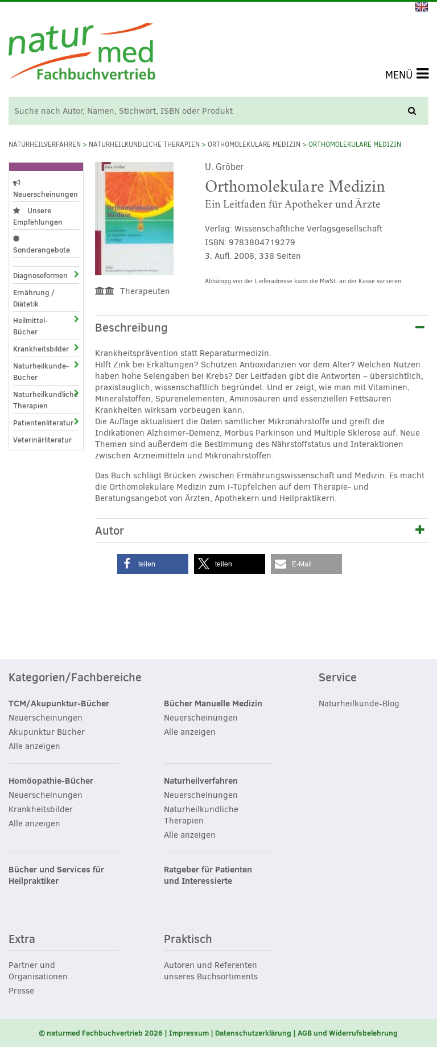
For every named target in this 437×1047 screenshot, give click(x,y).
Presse (21, 990)
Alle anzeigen (34, 746)
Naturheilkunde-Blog (359, 703)
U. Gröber (224, 167)
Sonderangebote (41, 250)
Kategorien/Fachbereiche (75, 678)
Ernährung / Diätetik (34, 298)
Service (338, 678)
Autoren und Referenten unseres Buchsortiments (211, 970)
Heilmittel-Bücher (30, 326)
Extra (22, 939)
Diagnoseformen (36, 275)
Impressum (189, 1033)
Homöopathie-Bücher (51, 781)
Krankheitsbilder (36, 349)
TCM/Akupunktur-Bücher (59, 703)
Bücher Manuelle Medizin (213, 703)
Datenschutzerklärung (253, 1033)
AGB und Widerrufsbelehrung (348, 1033)
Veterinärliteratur (42, 439)
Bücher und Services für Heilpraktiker (56, 875)
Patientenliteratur (36, 422)
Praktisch (188, 939)
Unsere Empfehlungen (38, 216)
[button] (152, 564)
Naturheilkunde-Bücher (36, 371)
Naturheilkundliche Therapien (144, 144)
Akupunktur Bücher (47, 732)
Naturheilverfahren (45, 144)
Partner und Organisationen (38, 970)
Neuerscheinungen (45, 194)
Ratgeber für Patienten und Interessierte (208, 875)
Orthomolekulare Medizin (254, 144)
